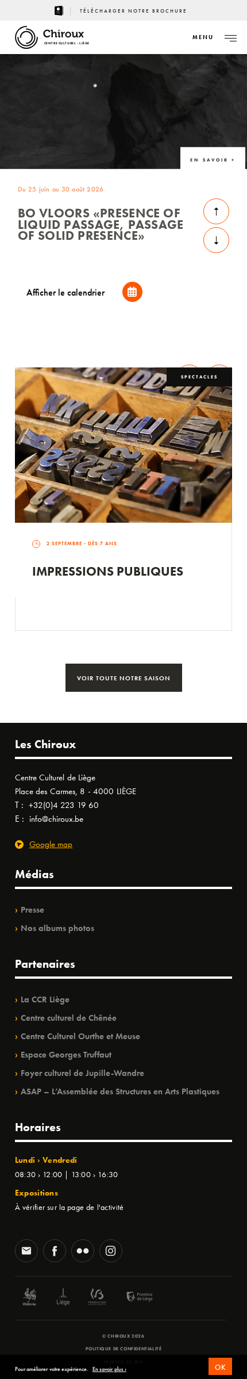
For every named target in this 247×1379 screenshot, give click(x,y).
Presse (32, 909)
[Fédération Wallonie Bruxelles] (97, 1298)
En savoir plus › (109, 1369)
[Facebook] (54, 1252)
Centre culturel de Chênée (69, 1018)
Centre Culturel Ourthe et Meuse (80, 1036)
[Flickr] (82, 1252)
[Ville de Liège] (63, 1298)
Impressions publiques (107, 571)
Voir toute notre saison (124, 678)
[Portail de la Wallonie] (29, 1298)
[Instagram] (110, 1252)
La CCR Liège (45, 999)
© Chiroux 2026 (123, 1336)
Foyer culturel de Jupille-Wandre (82, 1073)
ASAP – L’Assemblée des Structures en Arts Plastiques (120, 1091)
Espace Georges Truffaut (66, 1054)
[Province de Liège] (131, 1298)
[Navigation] (230, 37)
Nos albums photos (57, 928)
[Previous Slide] (216, 211)
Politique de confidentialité (124, 1348)
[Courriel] (26, 1252)
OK (220, 1367)
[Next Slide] (216, 240)
